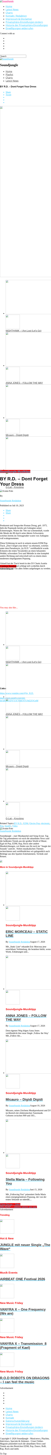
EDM (25, 823)
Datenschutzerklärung (17, 1421)
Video (15, 826)
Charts (9, 12)
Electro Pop (34, 823)
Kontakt (10, 1417)
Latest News (12, 9)
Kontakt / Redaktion (16, 15)
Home (9, 6)
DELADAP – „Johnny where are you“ (18, 1207)
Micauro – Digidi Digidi (17, 435)
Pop (2, 826)
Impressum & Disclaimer (19, 19)
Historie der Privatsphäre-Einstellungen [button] (27, 25)
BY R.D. (18, 823)
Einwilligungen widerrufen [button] (19, 28)
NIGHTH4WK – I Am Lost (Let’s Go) (23, 331)
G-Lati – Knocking (15, 487)
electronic (45, 823)
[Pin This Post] (28, 100)
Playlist (9, 74)
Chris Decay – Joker (10, 1204)
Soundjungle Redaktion (10, 500)
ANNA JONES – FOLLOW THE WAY (24, 383)
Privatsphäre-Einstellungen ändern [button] (24, 22)
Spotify (8, 826)
